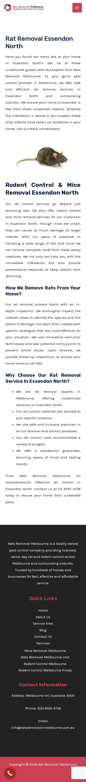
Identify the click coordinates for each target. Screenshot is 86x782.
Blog (43, 630)
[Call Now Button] (10, 773)
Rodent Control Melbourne (45, 664)
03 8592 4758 (69, 489)
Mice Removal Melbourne (45, 651)
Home (43, 610)
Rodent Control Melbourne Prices (45, 670)
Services (43, 643)
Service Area (43, 623)
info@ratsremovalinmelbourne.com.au (43, 727)
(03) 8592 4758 (49, 708)
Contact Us (43, 636)
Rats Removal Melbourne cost (45, 657)
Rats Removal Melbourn (44, 476)
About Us (43, 617)
